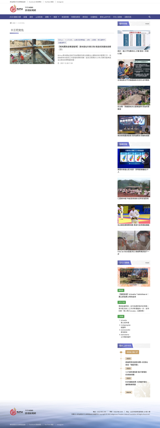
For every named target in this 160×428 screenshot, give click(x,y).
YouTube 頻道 (49, 2)
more (128, 392)
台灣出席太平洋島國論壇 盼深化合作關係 (133, 80)
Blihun (60, 40)
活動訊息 (127, 17)
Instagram (60, 2)
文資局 (93, 40)
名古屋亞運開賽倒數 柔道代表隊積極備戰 (133, 225)
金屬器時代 (62, 43)
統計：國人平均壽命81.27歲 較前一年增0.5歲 (133, 52)
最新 (31, 17)
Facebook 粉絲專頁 (35, 2)
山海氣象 (39, 17)
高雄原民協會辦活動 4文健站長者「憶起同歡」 (136, 363)
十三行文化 (68, 40)
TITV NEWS (29, 7)
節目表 (85, 17)
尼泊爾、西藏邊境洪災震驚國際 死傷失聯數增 (133, 107)
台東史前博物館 (79, 40)
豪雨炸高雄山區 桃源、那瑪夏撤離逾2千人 (133, 170)
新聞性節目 (75, 17)
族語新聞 (65, 17)
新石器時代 (101, 40)
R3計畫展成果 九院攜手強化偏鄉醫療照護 (136, 383)
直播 (25, 17)
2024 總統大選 (15, 17)
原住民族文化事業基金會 (17, 2)
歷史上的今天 (105, 17)
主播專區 (93, 17)
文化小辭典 (117, 17)
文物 (88, 40)
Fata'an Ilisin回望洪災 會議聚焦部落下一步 (133, 252)
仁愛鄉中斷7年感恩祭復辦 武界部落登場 (133, 198)
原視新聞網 (30, 10)
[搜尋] (149, 17)
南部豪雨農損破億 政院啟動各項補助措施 (133, 135)
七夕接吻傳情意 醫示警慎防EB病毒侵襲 (136, 373)
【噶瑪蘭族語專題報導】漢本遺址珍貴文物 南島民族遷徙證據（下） (84, 48)
